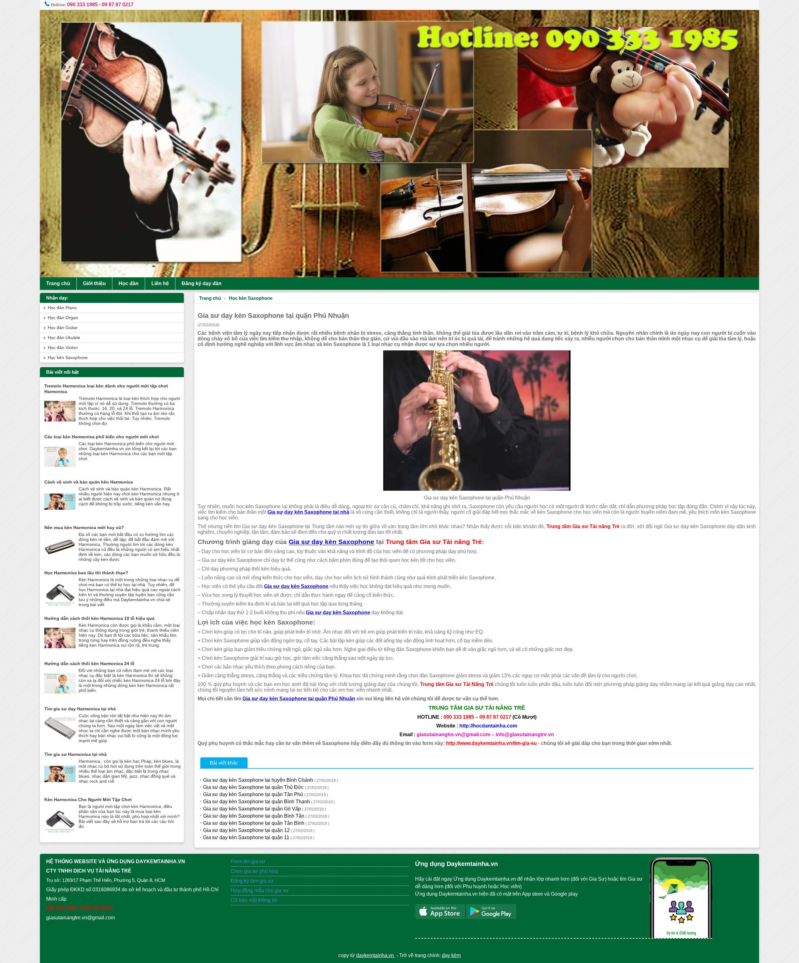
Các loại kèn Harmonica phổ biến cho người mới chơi (101, 436)
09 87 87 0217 (118, 4)
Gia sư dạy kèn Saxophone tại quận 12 (259, 830)
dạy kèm (451, 955)
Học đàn (129, 283)
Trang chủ (58, 283)
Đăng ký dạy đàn (202, 283)
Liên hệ (160, 283)
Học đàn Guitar (63, 327)
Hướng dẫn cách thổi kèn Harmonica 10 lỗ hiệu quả (99, 618)
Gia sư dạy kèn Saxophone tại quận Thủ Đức (266, 787)
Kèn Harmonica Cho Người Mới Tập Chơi (88, 799)
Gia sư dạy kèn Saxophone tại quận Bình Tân (266, 816)
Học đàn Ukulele (64, 337)
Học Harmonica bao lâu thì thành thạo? (86, 572)
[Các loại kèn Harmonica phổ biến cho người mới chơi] (60, 470)
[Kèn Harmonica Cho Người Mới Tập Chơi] (60, 833)
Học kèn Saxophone (250, 298)
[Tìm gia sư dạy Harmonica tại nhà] (60, 742)
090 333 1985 (82, 4)
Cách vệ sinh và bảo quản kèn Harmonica (88, 481)
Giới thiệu (94, 283)
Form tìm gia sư (248, 861)
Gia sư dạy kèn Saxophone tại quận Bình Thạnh (269, 801)
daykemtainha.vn (375, 955)
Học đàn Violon (63, 347)
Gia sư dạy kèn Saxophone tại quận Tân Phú (265, 794)
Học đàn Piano (62, 307)
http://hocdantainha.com (488, 725)
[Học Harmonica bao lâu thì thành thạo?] (60, 606)
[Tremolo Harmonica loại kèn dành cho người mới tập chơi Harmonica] (60, 425)
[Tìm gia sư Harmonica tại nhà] (60, 788)
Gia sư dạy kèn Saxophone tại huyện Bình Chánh (270, 780)
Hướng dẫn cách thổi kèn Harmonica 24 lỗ (89, 663)
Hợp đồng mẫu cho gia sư (260, 890)
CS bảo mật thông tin (254, 900)
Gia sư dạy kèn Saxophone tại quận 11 (258, 837)
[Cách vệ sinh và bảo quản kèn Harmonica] (60, 515)
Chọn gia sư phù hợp (254, 871)
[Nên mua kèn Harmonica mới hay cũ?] (60, 561)
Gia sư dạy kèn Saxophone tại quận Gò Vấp (264, 808)
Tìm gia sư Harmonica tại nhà (75, 754)
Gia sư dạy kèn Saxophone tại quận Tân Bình (266, 823)
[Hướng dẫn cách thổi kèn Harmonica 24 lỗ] (60, 697)
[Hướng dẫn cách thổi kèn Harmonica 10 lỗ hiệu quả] (60, 652)
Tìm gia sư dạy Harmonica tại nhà (80, 708)
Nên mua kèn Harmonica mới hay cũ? (84, 527)
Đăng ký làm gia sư (253, 880)
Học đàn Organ (63, 317)
